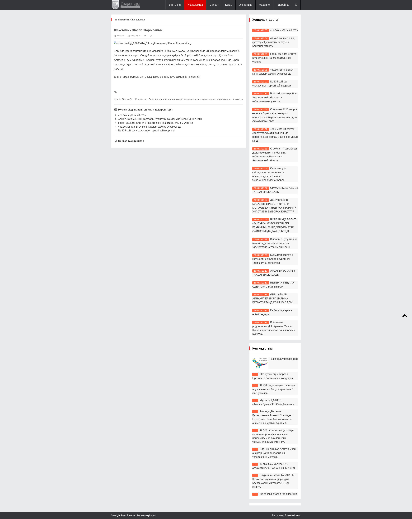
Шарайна (283, 4)
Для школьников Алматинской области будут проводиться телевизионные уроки (274, 453)
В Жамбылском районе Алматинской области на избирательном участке (275, 97)
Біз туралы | (278, 515)
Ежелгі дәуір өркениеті (284, 358)
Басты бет (175, 4)
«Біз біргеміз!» (123, 99)
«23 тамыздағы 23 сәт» (131, 115)
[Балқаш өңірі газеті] (127, 5)
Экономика (245, 4)
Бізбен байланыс (293, 515)
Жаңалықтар (195, 4)
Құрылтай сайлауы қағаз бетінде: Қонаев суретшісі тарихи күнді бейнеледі (272, 259)
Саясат (214, 4)
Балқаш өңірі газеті (146, 515)
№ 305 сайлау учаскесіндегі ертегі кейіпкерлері (146, 130)
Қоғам (228, 4)
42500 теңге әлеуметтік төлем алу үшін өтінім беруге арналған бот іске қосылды (273, 389)
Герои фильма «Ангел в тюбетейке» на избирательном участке (155, 122)
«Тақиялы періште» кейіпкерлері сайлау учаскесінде (149, 126)
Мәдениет (265, 4)
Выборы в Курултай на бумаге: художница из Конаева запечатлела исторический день (274, 243)
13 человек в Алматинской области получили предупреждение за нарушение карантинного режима (189, 99)
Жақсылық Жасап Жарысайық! (278, 494)
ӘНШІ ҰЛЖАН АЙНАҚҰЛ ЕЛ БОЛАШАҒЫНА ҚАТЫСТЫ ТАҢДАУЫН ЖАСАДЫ (272, 298)
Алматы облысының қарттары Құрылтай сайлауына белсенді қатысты (159, 119)
